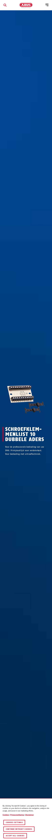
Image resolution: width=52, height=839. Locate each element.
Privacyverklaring (17, 815)
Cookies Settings (14, 822)
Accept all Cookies (15, 836)
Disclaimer (29, 815)
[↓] (30, 419)
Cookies (6, 815)
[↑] (21, 419)
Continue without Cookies (19, 829)
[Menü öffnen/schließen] (47, 5)
